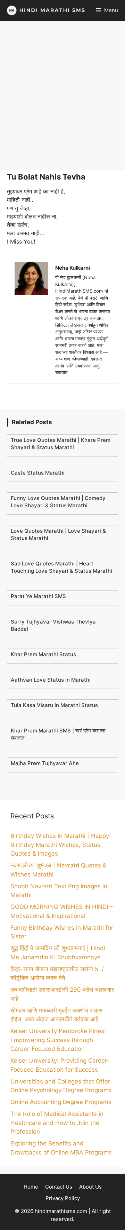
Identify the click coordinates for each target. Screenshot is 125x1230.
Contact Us (58, 1186)
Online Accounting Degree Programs (60, 1101)
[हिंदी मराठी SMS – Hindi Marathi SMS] (44, 10)
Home (31, 1186)
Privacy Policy (62, 1198)
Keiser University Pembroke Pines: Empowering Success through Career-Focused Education (58, 1039)
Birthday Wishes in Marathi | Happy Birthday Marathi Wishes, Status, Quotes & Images (59, 844)
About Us (90, 1186)
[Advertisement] (62, 95)
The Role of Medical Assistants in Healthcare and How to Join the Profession (56, 1122)
